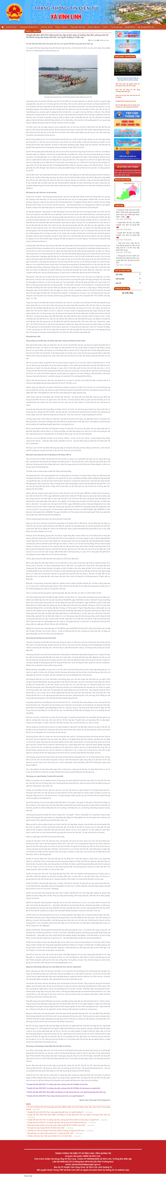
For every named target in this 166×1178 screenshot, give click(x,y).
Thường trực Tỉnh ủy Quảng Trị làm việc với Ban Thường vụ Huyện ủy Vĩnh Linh (60, 1130)
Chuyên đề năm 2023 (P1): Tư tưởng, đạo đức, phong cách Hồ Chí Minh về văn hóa (61, 1122)
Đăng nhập (28, 1176)
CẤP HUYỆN (120, 279)
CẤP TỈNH (119, 274)
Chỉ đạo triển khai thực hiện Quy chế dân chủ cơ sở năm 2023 (54, 1136)
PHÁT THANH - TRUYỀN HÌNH (125, 56)
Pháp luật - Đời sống (78, 27)
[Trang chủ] (2, 27)
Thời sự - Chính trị (61, 27)
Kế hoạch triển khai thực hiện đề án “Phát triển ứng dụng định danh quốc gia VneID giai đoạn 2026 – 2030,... (128, 214)
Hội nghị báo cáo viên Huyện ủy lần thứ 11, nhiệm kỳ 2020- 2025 (54, 1133)
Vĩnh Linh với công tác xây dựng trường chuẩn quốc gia (128, 90)
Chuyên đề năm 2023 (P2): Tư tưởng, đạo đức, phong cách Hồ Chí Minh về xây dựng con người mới (67, 1120)
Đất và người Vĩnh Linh (146, 27)
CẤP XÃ (118, 283)
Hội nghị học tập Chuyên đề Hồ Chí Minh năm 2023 (50, 1128)
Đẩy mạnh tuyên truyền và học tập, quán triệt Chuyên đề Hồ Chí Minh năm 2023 (60, 1125)
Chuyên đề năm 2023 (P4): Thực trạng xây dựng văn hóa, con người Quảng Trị (60, 1112)
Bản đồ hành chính (122, 180)
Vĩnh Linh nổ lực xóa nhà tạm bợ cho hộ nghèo (128, 96)
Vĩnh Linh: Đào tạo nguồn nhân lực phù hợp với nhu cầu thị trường (128, 85)
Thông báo (119, 205)
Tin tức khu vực (116, 27)
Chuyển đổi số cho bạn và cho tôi (126, 101)
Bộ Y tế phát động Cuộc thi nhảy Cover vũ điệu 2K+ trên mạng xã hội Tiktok (128, 106)
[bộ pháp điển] (128, 148)
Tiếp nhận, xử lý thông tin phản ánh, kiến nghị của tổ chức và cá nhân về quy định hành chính (128, 172)
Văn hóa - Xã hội (46, 27)
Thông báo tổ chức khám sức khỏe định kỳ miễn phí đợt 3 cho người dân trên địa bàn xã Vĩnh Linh (128, 260)
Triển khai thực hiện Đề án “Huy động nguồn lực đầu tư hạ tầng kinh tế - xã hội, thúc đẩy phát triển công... (128, 247)
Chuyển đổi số (130, 27)
